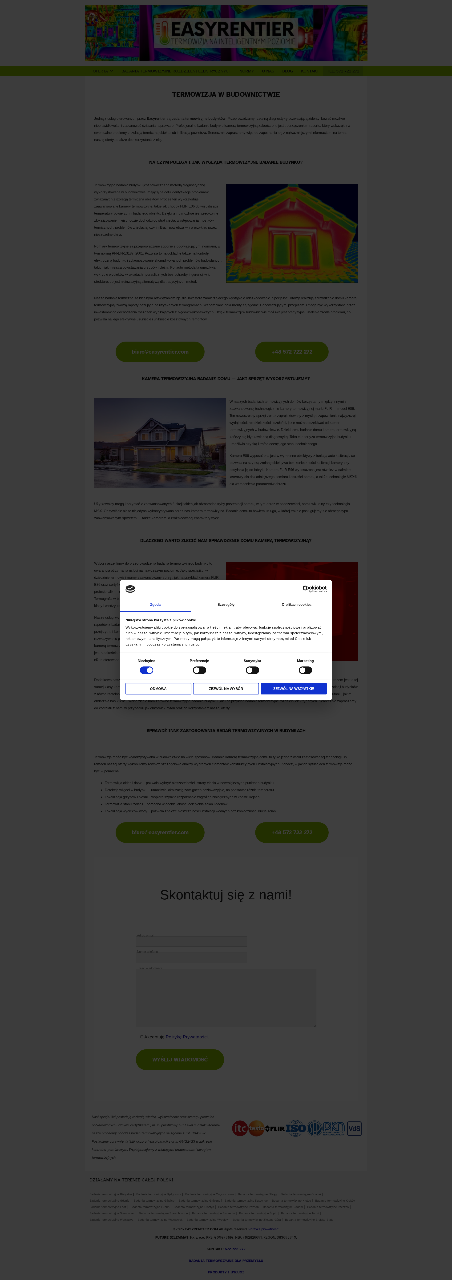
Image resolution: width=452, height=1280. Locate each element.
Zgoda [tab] (155, 604)
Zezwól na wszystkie (293, 689)
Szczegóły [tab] (226, 604)
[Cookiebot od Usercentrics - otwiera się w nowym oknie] (306, 589)
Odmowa (158, 689)
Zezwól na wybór (226, 689)
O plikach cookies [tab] (296, 604)
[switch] (199, 670)
